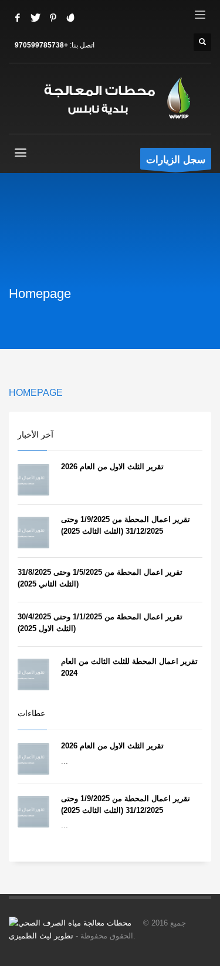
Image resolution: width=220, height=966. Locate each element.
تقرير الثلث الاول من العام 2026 (112, 466)
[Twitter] (35, 17)
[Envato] (70, 17)
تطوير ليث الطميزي (41, 935)
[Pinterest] (53, 17)
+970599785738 (41, 45)
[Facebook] (17, 17)
